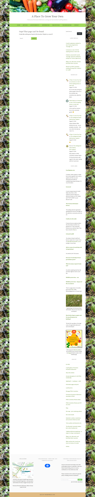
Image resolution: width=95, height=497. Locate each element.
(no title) (68, 364)
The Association (66, 25)
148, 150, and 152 (76, 349)
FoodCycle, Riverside (71, 219)
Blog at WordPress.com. (47, 494)
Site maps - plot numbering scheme (74, 411)
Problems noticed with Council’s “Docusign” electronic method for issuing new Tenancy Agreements (73, 56)
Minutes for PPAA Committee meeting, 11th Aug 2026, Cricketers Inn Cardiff (73, 68)
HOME (18, 25)
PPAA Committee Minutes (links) (73, 399)
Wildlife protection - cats (72, 277)
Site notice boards (70, 414)
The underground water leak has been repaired (75, 147)
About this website (70, 372)
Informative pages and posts (72, 384)
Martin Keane (72, 100)
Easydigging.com (70, 170)
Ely (74, 229)
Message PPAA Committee (72, 391)
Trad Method (56, 25)
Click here (15, 479)
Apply (80, 479)
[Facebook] (47, 465)
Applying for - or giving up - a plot (73, 381)
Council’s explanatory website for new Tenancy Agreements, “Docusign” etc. (73, 45)
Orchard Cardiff (70, 234)
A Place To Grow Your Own (47, 16)
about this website (71, 473)
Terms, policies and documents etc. (73, 423)
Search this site (69, 31)
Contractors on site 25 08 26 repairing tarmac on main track (75, 83)
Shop (67, 408)
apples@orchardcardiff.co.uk (73, 241)
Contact (76, 25)
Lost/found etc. (34, 25)
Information (45, 25)
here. (72, 289)
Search (79, 33)
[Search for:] (25, 38)
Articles (25, 25)
